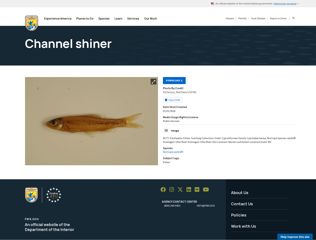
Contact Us (242, 203)
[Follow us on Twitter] (181, 189)
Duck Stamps (258, 18)
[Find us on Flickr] (198, 189)
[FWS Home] (31, 23)
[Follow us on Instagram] (172, 189)
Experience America (57, 18)
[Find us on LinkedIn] (189, 189)
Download (173, 80)
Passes (230, 18)
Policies (238, 215)
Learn (118, 18)
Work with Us (243, 226)
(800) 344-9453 (172, 205)
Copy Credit (174, 99)
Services (133, 18)
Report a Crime (278, 18)
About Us (239, 192)
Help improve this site (295, 237)
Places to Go (84, 18)
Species (104, 18)
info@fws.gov (206, 205)
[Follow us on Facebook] (164, 189)
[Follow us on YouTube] (207, 189)
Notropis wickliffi (173, 152)
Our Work (150, 18)
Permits (242, 18)
